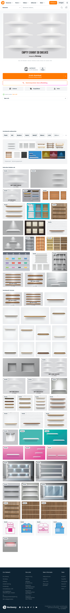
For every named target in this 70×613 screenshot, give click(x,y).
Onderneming (7, 583)
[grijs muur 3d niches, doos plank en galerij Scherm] (21, 366)
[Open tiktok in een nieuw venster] (31, 606)
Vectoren (8, 3)
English (62, 575)
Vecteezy (5, 578)
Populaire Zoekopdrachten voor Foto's (30, 591)
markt (27, 134)
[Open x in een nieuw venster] (33, 606)
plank (5, 134)
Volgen (42, 70)
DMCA (27, 578)
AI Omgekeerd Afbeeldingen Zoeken (9, 591)
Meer (41, 3)
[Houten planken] (57, 243)
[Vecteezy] (2, 2)
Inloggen (61, 2)
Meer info (6, 97)
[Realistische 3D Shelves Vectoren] (35, 227)
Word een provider (45, 583)
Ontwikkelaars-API (8, 588)
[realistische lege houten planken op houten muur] (59, 210)
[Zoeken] (62, 7)
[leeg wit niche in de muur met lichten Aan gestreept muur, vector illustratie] (10, 436)
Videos (25, 3)
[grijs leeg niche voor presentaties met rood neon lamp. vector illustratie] (10, 543)
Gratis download (35, 76)
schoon (57, 134)
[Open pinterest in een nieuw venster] (28, 606)
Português (63, 580)
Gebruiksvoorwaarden (52, 606)
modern (19, 134)
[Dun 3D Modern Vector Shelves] (54, 366)
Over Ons (45, 580)
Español (62, 578)
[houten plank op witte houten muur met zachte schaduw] (57, 227)
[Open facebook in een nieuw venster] (20, 606)
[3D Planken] (31, 194)
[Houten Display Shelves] (13, 279)
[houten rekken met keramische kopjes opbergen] (26, 527)
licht (49, 134)
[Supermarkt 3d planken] (38, 210)
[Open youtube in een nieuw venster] (36, 606)
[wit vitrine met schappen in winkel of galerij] (51, 470)
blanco (42, 134)
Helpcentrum (46, 575)
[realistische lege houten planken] (30, 509)
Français (62, 585)
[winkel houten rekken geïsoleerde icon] (10, 527)
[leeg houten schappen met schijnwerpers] (59, 260)
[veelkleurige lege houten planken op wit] (9, 402)
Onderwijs (6, 585)
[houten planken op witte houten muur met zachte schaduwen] (14, 210)
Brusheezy (6, 575)
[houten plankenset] (54, 194)
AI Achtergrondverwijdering (10, 595)
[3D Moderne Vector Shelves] (12, 194)
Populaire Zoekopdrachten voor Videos (30, 596)
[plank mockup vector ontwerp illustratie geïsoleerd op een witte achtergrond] (41, 260)
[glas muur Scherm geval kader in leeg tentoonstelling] (18, 470)
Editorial (33, 3)
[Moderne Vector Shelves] (16, 178)
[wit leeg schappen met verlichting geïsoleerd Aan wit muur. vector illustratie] (59, 385)
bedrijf (35, 134)
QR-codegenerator (8, 598)
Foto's (17, 3)
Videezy (5, 580)
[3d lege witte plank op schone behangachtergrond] (57, 279)
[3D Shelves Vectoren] (35, 243)
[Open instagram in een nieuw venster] (22, 606)
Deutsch (62, 583)
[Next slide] (63, 134)
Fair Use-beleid (61, 607)
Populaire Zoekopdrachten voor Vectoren (30, 586)
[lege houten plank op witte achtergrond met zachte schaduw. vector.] (25, 402)
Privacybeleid (62, 606)
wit (12, 134)
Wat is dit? (14, 94)
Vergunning (28, 575)
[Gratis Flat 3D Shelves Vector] (16, 260)
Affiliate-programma (28, 581)
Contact (45, 578)
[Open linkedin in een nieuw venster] (25, 606)
